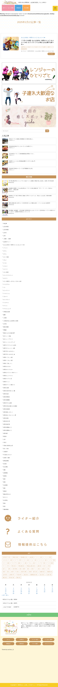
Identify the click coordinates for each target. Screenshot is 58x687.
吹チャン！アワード (8, 339)
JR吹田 (15, 557)
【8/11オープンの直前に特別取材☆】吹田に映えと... (21, 139)
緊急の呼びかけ (7, 494)
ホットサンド (6, 299)
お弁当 (4, 232)
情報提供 (18, 7)
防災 (4, 506)
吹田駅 (42, 571)
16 (52, 590)
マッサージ (6, 302)
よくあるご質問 (48, 639)
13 (29, 590)
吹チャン (46, 47)
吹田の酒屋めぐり (7, 430)
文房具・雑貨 (6, 457)
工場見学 (5, 451)
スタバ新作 (6, 272)
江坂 (41, 574)
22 (44, 591)
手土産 (19, 574)
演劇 (4, 469)
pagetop (29, 614)
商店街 (4, 436)
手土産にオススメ (7, 454)
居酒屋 (49, 571)
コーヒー (5, 266)
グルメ (4, 260)
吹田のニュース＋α (7, 375)
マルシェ (32, 563)
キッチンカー (43, 560)
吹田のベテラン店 (7, 378)
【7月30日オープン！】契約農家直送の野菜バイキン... (22, 153)
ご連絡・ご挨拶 (7, 238)
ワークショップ (7, 308)
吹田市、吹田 (33, 571)
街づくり (5, 497)
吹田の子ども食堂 (7, 403)
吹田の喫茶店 (6, 396)
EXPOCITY (6, 557)
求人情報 (26, 7)
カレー (33, 560)
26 (21, 593)
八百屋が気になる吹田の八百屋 (10, 320)
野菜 (4, 503)
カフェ (4, 251)
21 (36, 591)
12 (21, 590)
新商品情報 (6, 460)
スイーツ (5, 269)
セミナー (5, 278)
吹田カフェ (45, 568)
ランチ (50, 563)
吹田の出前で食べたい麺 (9, 390)
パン (4, 287)
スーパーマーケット (8, 275)
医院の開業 (6, 327)
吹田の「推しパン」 (8, 363)
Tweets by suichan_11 (8, 649)
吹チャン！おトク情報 (8, 7)
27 (29, 593)
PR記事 (5, 223)
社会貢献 (5, 485)
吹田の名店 (6, 393)
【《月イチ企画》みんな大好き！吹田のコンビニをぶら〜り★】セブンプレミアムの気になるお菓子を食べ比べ (37, 42)
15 (44, 590)
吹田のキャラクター (8, 369)
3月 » (7, 595)
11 (13, 590)
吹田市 (25, 49)
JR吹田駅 (23, 557)
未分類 (4, 463)
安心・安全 (6, 448)
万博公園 (21, 566)
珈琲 (4, 479)
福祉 (4, 488)
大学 (4, 439)
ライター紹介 (35, 639)
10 (5, 590)
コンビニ (26, 47)
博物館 (4, 330)
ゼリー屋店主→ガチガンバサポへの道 (12, 281)
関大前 (11, 577)
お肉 (4, 235)
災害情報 (5, 473)
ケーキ (4, 263)
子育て (4, 442)
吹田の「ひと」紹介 (8, 357)
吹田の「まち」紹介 (8, 360)
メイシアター (41, 563)
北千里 (4, 323)
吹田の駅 (5, 433)
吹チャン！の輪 (7, 336)
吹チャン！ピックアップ (9, 342)
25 (13, 593)
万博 (13, 566)
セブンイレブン (32, 47)
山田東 (11, 574)
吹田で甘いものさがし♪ (8, 351)
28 (36, 593)
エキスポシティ (7, 560)
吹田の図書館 (6, 400)
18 (13, 591)
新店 (26, 574)
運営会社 (22, 643)
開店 (5, 577)
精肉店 (4, 491)
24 (5, 593)
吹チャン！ (51, 47)
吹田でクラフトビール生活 (9, 345)
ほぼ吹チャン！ (7, 241)
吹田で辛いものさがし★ (9, 354)
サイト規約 (35, 643)
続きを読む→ (51, 53)
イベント (5, 247)
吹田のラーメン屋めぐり (9, 384)
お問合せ (22, 639)
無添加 (4, 476)
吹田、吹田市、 (24, 568)
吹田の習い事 (6, 421)
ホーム (8, 639)
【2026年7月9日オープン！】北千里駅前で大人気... (21, 168)
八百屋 (4, 317)
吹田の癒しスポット (8, 412)
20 (29, 591)
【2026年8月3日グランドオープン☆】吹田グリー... (21, 146)
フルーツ (5, 296)
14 (36, 590)
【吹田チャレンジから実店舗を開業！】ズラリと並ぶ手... (22, 161)
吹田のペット (6, 381)
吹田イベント (35, 568)
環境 (4, 482)
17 (5, 591)
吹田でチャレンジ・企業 (9, 348)
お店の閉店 (6, 226)
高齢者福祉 (6, 509)
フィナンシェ (6, 293)
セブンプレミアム (40, 47)
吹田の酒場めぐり (7, 427)
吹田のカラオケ (7, 366)
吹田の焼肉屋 (6, 409)
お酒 (31, 557)
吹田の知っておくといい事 (9, 415)
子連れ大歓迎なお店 (8, 445)
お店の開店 (6, 229)
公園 (39, 566)
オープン (18, 560)
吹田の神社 (6, 418)
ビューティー (6, 290)
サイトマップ (48, 643)
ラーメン (5, 305)
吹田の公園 (6, 387)
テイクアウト (6, 284)
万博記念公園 (6, 311)
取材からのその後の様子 (9, 333)
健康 (4, 314)
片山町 (48, 574)
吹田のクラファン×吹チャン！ (10, 372)
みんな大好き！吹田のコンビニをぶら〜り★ (33, 37)
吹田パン (6, 571)
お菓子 (22, 47)
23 (52, 591)
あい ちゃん (23, 51)
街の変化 (5, 500)
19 (21, 591)
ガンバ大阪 (6, 257)
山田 (5, 574)
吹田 (22, 49)
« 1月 (3, 595)
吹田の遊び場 (6, 424)
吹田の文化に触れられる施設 (10, 406)
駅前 (18, 577)
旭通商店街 (33, 574)
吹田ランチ (15, 571)
